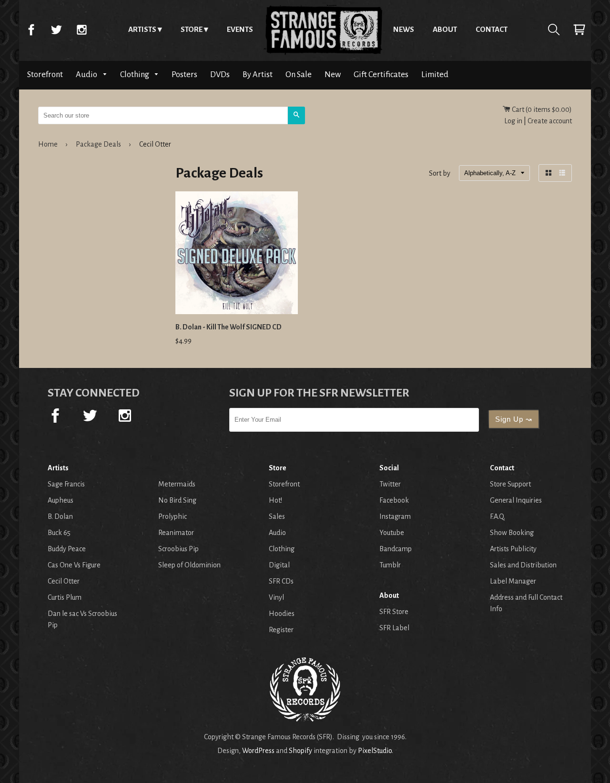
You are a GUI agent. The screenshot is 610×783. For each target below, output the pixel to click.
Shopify (300, 750)
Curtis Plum (64, 597)
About (445, 29)
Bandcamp (395, 549)
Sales (277, 516)
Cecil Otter (64, 581)
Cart (579, 29)
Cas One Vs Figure (74, 565)
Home (323, 29)
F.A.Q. (497, 516)
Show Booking (512, 532)
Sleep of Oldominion (189, 565)
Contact (492, 29)
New (333, 74)
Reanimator (176, 532)
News (403, 29)
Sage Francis (66, 484)
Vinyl (276, 597)
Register (281, 630)
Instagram (81, 29)
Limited (434, 74)
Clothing (135, 74)
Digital (279, 565)
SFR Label (394, 628)
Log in (513, 121)
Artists (142, 29)
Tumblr (390, 565)
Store (192, 29)
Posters (184, 74)
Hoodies (282, 613)
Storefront (45, 74)
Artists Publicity (513, 549)
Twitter (56, 29)
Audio (87, 74)
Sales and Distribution (523, 565)
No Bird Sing (177, 500)
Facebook (31, 29)
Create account (550, 121)
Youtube (391, 532)
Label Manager (513, 581)
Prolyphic (172, 516)
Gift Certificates (381, 74)
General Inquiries (516, 500)
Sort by (439, 174)
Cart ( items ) (541, 109)
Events (240, 29)
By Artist (258, 74)
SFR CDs (281, 581)
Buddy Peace (67, 549)
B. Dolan (60, 516)
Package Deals (98, 144)
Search (554, 29)
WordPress (258, 750)
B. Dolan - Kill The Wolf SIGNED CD (228, 327)
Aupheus (60, 500)
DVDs (220, 74)
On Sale (298, 74)
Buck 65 (59, 532)
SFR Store (393, 611)
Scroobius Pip (178, 549)
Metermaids (176, 484)
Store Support (510, 484)
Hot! (275, 500)
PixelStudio (375, 750)
